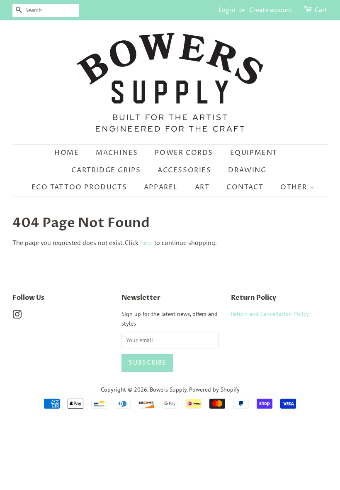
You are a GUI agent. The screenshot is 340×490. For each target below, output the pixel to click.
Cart (321, 10)
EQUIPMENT (253, 152)
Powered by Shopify (214, 389)
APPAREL (161, 187)
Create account (271, 10)
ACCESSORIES (184, 170)
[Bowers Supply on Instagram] (17, 316)
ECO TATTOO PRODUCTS (79, 187)
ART (202, 187)
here (146, 242)
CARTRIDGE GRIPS (106, 170)
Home (66, 152)
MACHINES (117, 152)
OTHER (295, 187)
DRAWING (247, 170)
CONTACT (244, 187)
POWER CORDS (184, 152)
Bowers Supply (168, 389)
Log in (227, 10)
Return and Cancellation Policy (270, 314)
